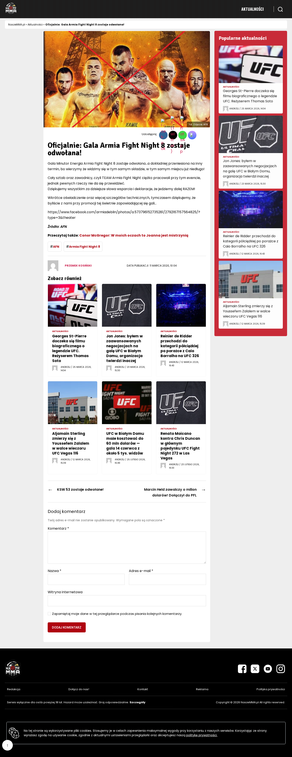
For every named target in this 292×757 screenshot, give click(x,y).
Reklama (202, 689)
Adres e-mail (141, 571)
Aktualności (252, 9)
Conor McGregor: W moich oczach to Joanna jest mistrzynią (133, 235)
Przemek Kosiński (78, 265)
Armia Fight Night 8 (84, 246)
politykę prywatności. (201, 735)
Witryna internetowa (65, 592)
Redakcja (13, 689)
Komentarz (58, 528)
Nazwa (54, 571)
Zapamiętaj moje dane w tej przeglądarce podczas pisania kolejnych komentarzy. (117, 614)
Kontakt (142, 689)
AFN (56, 246)
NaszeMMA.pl (16, 24)
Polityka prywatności (271, 689)
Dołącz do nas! (78, 689)
